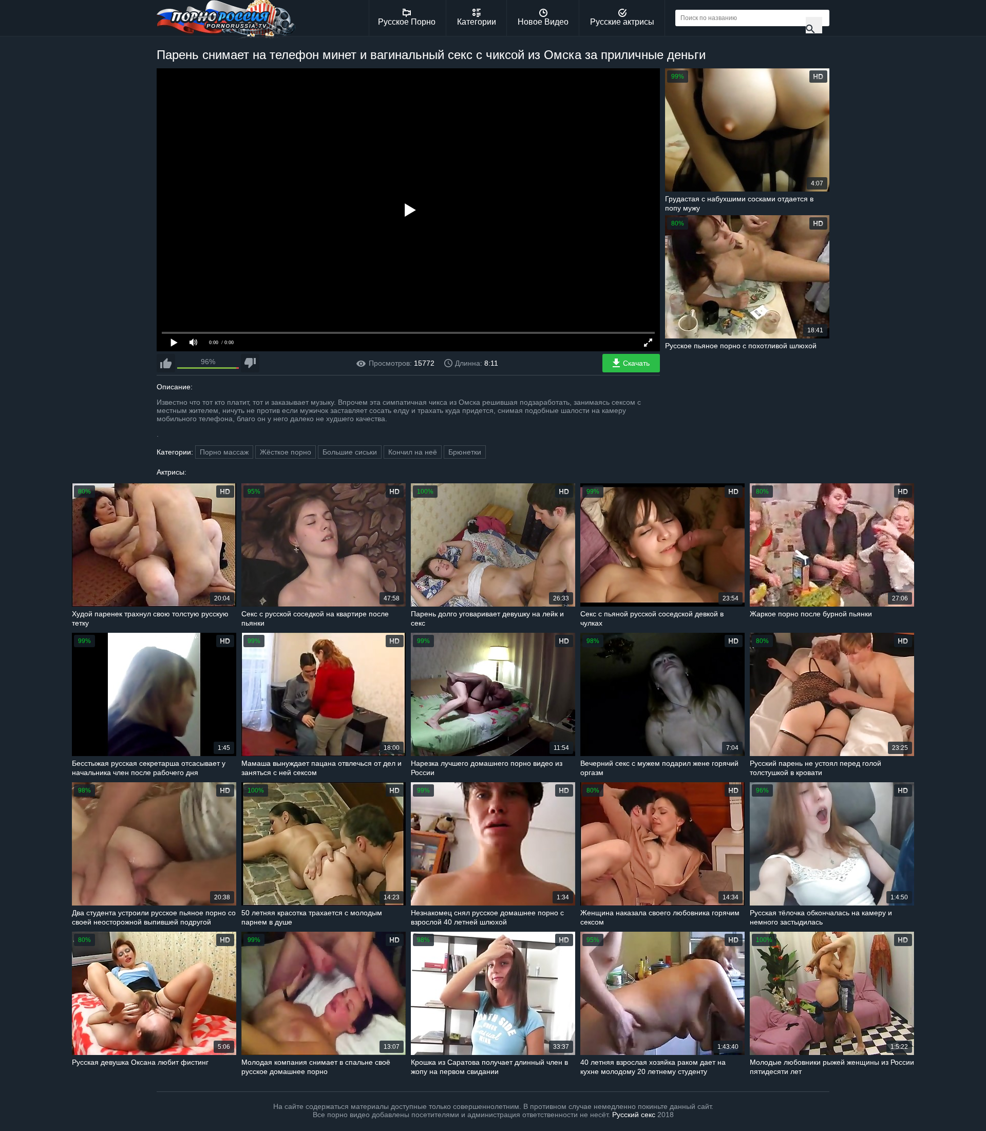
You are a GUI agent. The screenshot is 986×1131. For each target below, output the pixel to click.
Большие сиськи (350, 452)
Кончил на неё (412, 452)
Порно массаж (224, 452)
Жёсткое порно (285, 452)
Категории (476, 21)
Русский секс (633, 1114)
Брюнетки (464, 452)
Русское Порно (406, 21)
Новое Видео (543, 21)
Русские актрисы (622, 21)
